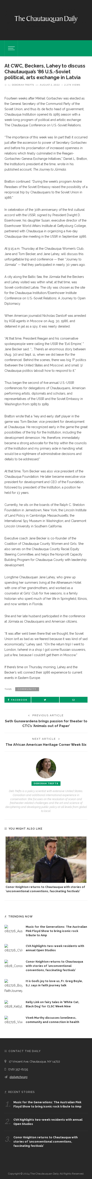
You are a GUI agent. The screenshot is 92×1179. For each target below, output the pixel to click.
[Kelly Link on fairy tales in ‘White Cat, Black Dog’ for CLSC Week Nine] (13, 1004)
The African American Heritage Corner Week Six (46, 744)
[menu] (10, 48)
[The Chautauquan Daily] (46, 19)
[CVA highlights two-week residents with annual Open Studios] (13, 948)
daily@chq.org (18, 1077)
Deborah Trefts (23, 84)
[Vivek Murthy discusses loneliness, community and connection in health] (13, 1020)
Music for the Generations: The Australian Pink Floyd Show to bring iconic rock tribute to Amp (56, 931)
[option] (46, 865)
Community (27, 689)
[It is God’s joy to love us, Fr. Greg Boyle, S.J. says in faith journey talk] (13, 986)
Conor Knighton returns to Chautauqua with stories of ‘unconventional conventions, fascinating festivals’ (54, 966)
